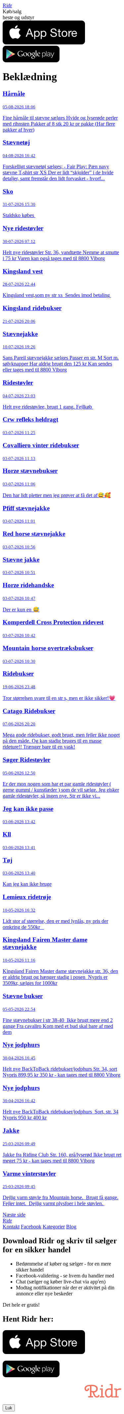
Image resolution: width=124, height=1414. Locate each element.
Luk (8, 1407)
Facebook (31, 1226)
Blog (71, 1226)
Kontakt (11, 1226)
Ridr (7, 5)
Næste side (14, 1214)
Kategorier (54, 1226)
